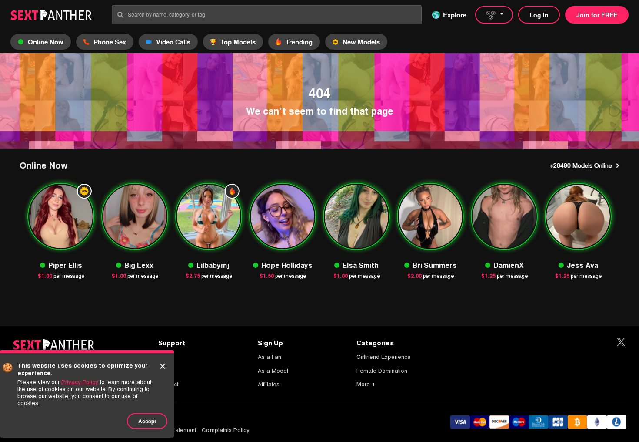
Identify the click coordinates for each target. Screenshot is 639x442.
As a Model (273, 371)
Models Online (581, 165)
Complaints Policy (226, 430)
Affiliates (269, 384)
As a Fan (269, 357)
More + (365, 384)
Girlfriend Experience (383, 357)
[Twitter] (621, 342)
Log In (539, 14)
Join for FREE (596, 14)
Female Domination (381, 371)
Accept (147, 421)
